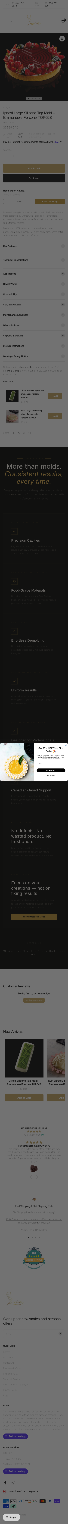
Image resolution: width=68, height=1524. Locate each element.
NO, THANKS (51, 775)
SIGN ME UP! (51, 770)
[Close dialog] (66, 745)
